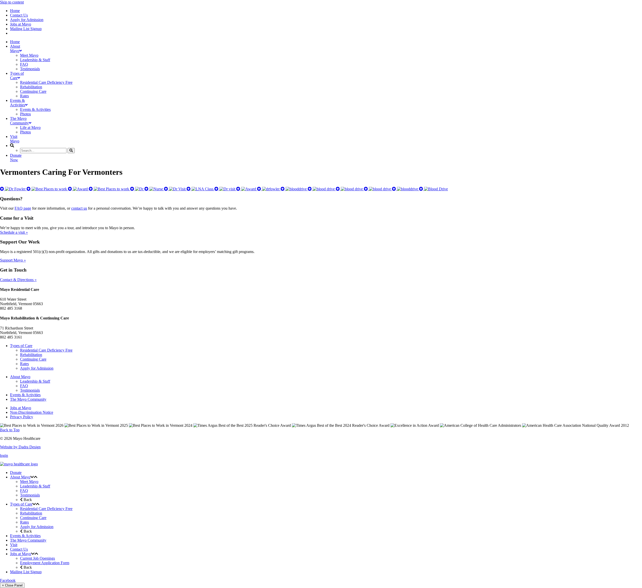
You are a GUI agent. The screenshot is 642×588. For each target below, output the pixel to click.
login (4, 455)
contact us (79, 208)
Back (27, 499)
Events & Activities (25, 395)
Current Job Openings (37, 558)
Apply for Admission (26, 20)
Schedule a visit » (14, 232)
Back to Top (10, 430)
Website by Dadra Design (20, 447)
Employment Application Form (44, 563)
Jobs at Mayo (20, 24)
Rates (24, 364)
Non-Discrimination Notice (31, 412)
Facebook (8, 580)
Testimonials (30, 390)
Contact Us (19, 15)
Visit (13, 545)
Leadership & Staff (35, 381)
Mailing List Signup (26, 29)
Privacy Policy (21, 417)
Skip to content (12, 2)
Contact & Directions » (18, 280)
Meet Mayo (29, 481)
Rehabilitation (31, 355)
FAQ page (23, 208)
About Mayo (20, 377)
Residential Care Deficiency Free (46, 350)
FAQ (24, 386)
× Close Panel (12, 585)
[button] (32, 477)
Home (15, 11)
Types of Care (21, 346)
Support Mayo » (13, 260)
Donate (16, 472)
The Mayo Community (28, 399)
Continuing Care (33, 359)
